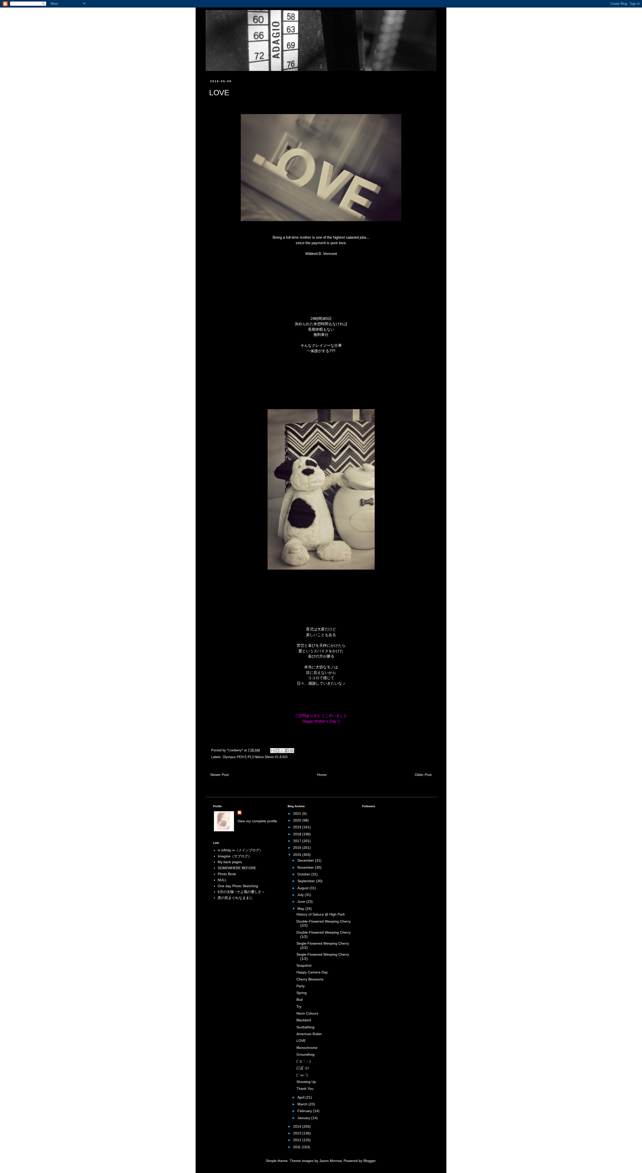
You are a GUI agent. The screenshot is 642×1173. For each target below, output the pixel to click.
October (304, 874)
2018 (297, 834)
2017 (297, 841)
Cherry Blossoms (310, 979)
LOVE (301, 1041)
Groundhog (305, 1054)
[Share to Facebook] (286, 750)
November (306, 867)
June (301, 901)
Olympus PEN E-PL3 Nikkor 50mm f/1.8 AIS (255, 757)
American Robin (309, 1034)
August (303, 888)
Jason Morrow (330, 1161)
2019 (297, 827)
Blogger (369, 1161)
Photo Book (227, 874)
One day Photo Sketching (238, 886)
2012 (297, 1140)
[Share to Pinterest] (291, 750)
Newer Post (219, 775)
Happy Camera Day (312, 972)
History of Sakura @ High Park (320, 914)
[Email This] (272, 750)
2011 (297, 1147)
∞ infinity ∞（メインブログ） (240, 850)
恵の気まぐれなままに (235, 898)
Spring (301, 993)
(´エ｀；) (303, 1061)
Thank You (304, 1089)
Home (322, 775)
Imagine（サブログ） (235, 856)
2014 (297, 1126)
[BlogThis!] (277, 750)
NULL (222, 880)
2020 (297, 820)
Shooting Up (306, 1082)
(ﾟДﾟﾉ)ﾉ (302, 1068)
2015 (297, 855)
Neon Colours (307, 1013)
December (306, 860)
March (302, 1104)
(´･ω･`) (302, 1075)
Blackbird (303, 1020)
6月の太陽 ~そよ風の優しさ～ (241, 892)
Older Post (423, 775)
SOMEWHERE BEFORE (237, 868)
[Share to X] (282, 750)
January (304, 1118)
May (301, 909)
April (301, 1097)
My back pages (230, 862)
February (305, 1111)
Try (298, 1007)
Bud (299, 1000)
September (306, 881)
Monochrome (306, 1048)
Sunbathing (305, 1027)
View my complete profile (257, 821)
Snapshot (303, 965)
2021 (297, 813)
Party (300, 986)
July (301, 895)
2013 (297, 1133)
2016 (297, 848)
